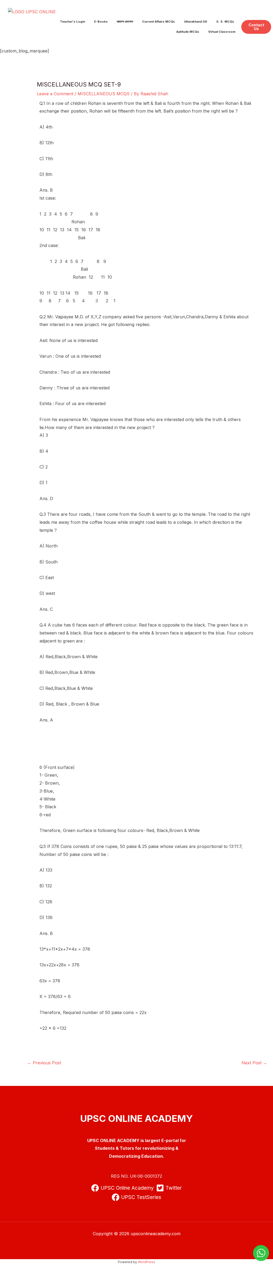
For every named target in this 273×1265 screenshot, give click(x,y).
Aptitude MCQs (187, 32)
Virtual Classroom (221, 32)
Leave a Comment (55, 93)
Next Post (254, 1062)
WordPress (146, 1262)
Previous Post (44, 1062)
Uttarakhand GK (195, 21)
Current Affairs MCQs (158, 21)
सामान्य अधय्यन (125, 21)
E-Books (101, 21)
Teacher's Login (72, 21)
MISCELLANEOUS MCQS (104, 93)
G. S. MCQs (225, 21)
